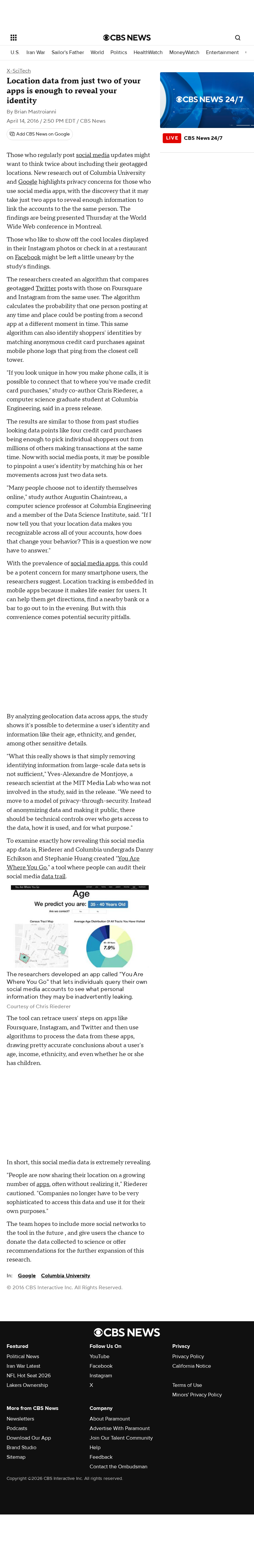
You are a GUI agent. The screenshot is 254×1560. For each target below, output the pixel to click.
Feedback (101, 1457)
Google (27, 182)
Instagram (101, 1375)
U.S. (15, 52)
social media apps (94, 563)
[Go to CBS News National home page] (127, 37)
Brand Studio (21, 1447)
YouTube (99, 1356)
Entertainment (222, 52)
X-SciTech (19, 71)
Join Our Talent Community (121, 1438)
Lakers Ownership (27, 1385)
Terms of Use (187, 1385)
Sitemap (16, 1457)
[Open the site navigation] (49, 38)
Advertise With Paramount (120, 1428)
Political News (23, 1356)
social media (92, 155)
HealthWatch (148, 52)
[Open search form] (238, 37)
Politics (118, 52)
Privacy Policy (188, 1356)
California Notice (191, 1366)
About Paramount (110, 1418)
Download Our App (29, 1438)
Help (95, 1447)
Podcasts (17, 1428)
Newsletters (20, 1418)
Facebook (28, 257)
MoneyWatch (184, 52)
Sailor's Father (68, 52)
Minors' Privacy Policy (197, 1394)
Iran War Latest (23, 1366)
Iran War (35, 52)
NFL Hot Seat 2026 (29, 1375)
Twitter (46, 288)
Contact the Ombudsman (119, 1466)
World (97, 52)
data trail (53, 876)
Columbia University (65, 1275)
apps (42, 1184)
